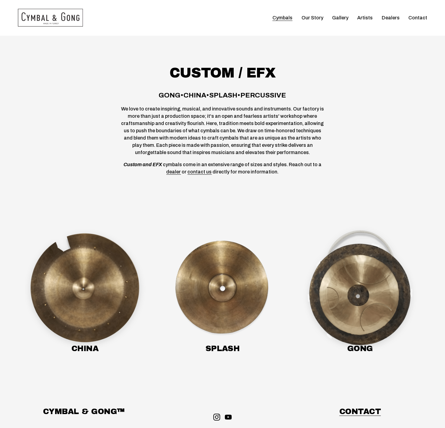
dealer (173, 171)
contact (360, 411)
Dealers (391, 17)
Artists (365, 17)
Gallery (340, 17)
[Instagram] (216, 417)
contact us (199, 171)
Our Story (312, 17)
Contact (417, 17)
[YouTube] (228, 417)
